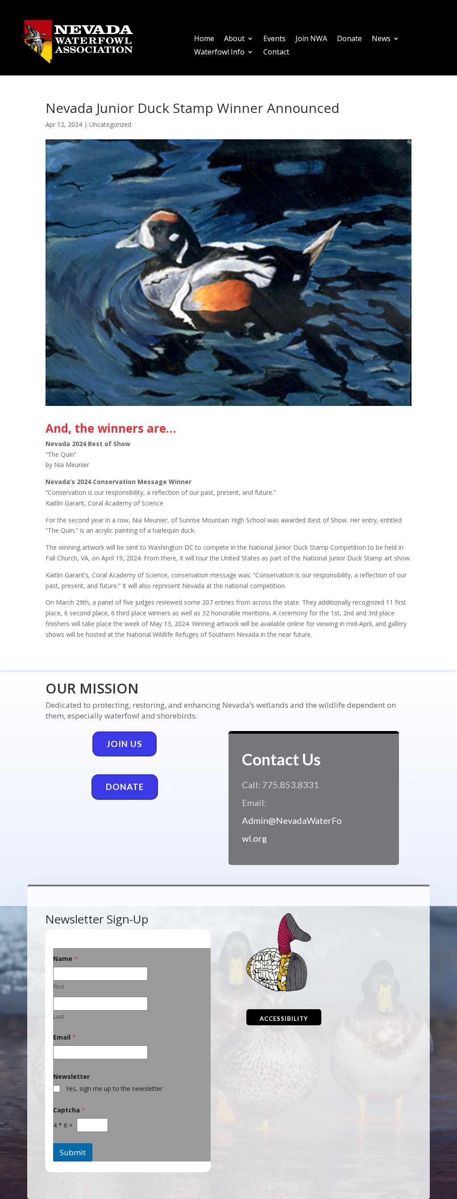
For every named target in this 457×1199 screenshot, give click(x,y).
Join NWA (311, 39)
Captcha (69, 1110)
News (381, 39)
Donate (349, 39)
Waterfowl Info (219, 53)
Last (58, 1016)
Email (64, 1037)
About (234, 39)
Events (274, 39)
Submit (73, 1152)
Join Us (124, 744)
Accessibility (284, 1018)
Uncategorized (110, 124)
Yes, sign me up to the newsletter (114, 1089)
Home (204, 39)
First (58, 986)
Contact (276, 53)
